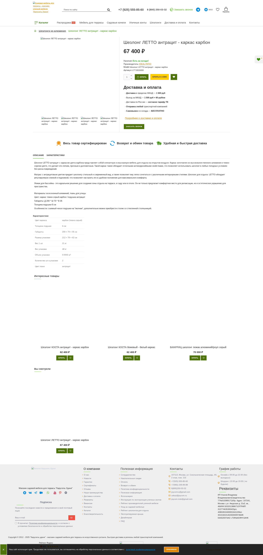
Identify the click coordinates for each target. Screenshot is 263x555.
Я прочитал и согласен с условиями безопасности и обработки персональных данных (45, 524)
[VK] (30, 493)
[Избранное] (218, 9)
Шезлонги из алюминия (52, 31)
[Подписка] (71, 517)
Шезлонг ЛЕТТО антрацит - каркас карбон (65, 440)
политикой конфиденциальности (140, 549)
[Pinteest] (60, 493)
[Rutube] (41, 493)
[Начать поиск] (108, 10)
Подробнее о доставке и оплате (143, 118)
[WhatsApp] (48, 493)
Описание (38, 155)
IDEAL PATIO (145, 64)
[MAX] (25, 493)
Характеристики (56, 155)
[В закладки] (70, 358)
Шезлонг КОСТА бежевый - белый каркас (131, 347)
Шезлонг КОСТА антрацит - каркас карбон (65, 347)
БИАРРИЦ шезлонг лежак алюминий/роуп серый (198, 347)
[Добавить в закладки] (173, 77)
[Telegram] (198, 9)
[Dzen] (66, 493)
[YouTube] (55, 493)
